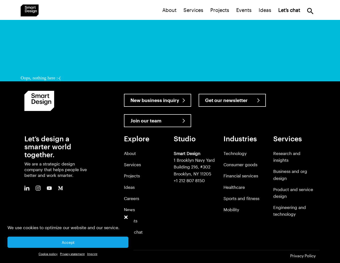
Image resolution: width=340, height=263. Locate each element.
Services (193, 10)
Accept (68, 242)
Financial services (241, 175)
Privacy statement (72, 254)
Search (310, 11)
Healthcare (234, 187)
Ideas (265, 10)
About (169, 10)
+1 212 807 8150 (189, 180)
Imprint (92, 254)
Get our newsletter (226, 100)
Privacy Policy (303, 255)
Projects (219, 10)
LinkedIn (26, 188)
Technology (235, 153)
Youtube (49, 188)
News (129, 209)
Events (244, 10)
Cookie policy (48, 254)
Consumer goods (240, 164)
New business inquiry (154, 100)
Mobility (231, 209)
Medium (60, 188)
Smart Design (30, 10)
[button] (125, 217)
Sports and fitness (241, 198)
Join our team (146, 120)
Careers (131, 198)
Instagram (38, 188)
